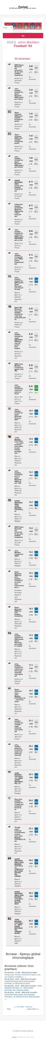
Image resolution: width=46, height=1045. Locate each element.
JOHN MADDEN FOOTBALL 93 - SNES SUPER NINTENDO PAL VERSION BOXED (23, 988)
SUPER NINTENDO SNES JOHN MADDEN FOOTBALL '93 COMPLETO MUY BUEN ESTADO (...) (22, 996)
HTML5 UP (22, 1037)
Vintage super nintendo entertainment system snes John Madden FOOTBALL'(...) (22, 976)
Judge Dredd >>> (32, 1009)
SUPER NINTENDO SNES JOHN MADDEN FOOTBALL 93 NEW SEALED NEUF (19, 982)
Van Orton (30, 1037)
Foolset (23, 7)
